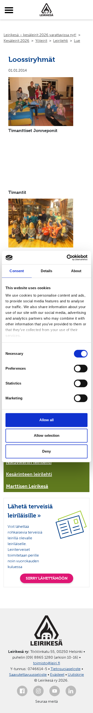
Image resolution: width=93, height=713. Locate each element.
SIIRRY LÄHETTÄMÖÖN (46, 578)
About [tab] (76, 271)
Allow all (46, 420)
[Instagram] (38, 691)
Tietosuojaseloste (66, 669)
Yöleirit (41, 40)
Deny (46, 451)
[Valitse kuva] (50, 101)
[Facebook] (22, 691)
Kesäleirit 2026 (16, 40)
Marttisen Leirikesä (27, 486)
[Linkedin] (71, 691)
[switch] (81, 368)
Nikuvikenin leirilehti (29, 462)
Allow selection (46, 435)
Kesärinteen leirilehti (29, 474)
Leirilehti (60, 40)
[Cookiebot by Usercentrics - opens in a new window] (67, 257)
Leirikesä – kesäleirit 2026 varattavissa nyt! (40, 35)
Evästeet (57, 674)
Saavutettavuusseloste (28, 674)
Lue (77, 40)
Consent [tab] (17, 271)
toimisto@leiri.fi (46, 663)
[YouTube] (54, 691)
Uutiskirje (76, 674)
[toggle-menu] (9, 10)
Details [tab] (46, 271)
